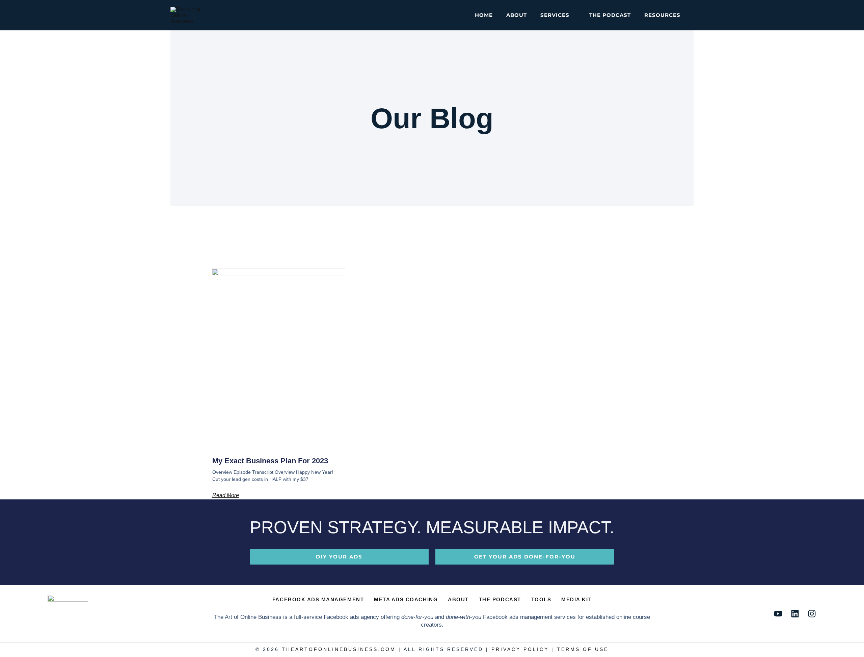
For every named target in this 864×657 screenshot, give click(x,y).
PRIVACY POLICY (520, 649)
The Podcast (500, 599)
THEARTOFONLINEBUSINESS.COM (339, 649)
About (458, 599)
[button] (572, 15)
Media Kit (576, 599)
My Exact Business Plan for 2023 (270, 461)
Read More (225, 495)
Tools (541, 599)
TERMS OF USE (583, 649)
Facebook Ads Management (318, 599)
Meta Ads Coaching (406, 599)
